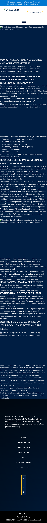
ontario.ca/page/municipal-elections (22, 298)
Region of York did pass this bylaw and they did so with (22, 210)
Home (23, 437)
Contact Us (24, 467)
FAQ (23, 457)
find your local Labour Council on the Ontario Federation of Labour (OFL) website (20, 389)
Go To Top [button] (23, 483)
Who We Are (23, 447)
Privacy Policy (23, 514)
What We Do (23, 442)
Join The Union (23, 462)
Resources (23, 452)
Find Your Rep (35, 13)
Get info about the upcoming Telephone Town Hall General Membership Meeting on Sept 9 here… (22, 3)
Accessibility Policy (23, 517)
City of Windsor (14, 214)
